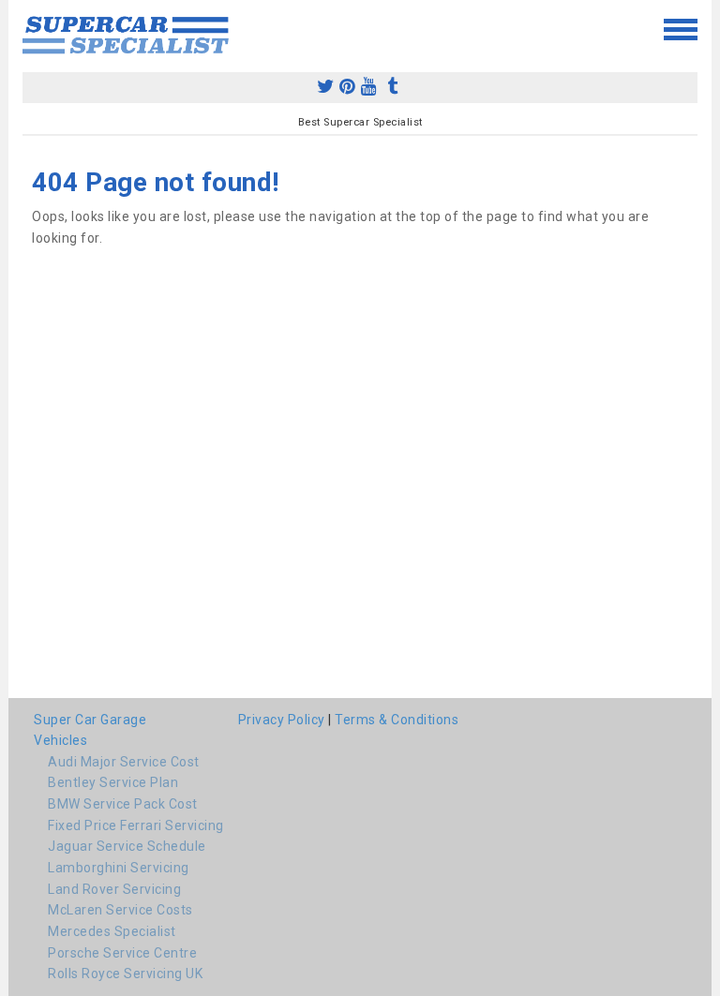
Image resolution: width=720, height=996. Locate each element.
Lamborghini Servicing (118, 867)
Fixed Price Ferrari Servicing (136, 825)
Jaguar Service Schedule (127, 846)
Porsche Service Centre (122, 952)
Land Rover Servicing (114, 889)
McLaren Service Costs (120, 909)
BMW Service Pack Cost (123, 803)
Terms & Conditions (396, 719)
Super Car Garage (90, 719)
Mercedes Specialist (112, 931)
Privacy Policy (281, 719)
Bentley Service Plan (113, 782)
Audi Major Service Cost (124, 761)
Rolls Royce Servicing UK (125, 973)
